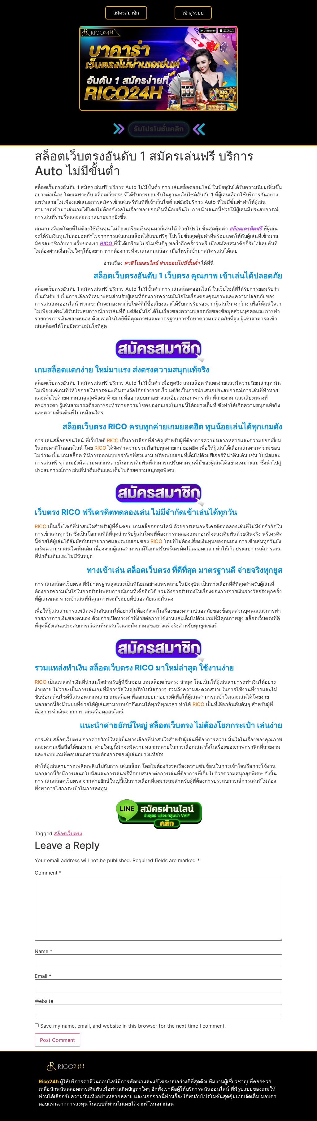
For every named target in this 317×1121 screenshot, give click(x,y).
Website (44, 1001)
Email (43, 975)
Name (43, 951)
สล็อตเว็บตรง (68, 833)
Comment (48, 872)
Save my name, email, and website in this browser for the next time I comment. (133, 1025)
